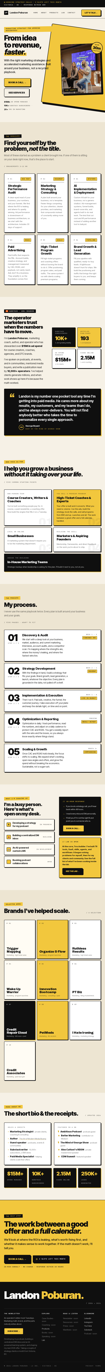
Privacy (89, 1366)
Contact (71, 13)
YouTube (88, 1326)
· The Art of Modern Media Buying (32, 1139)
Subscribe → (13, 1331)
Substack (88, 1330)
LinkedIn (87, 1318)
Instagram (88, 1322)
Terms (98, 1366)
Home (36, 13)
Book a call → (17, 82)
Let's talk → (91, 13)
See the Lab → (73, 871)
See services (16, 92)
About (44, 13)
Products (54, 13)
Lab (63, 13)
